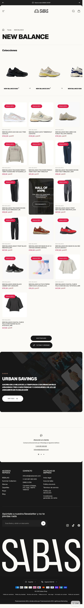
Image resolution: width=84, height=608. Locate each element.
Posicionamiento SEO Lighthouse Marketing (53, 601)
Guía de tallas (48, 481)
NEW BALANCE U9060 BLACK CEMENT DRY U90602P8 (12, 285)
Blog (3, 494)
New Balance (6, 129)
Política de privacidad (20, 594)
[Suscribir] (43, 523)
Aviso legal (47, 478)
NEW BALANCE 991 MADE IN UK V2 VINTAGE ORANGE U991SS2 (40, 246)
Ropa (4, 491)
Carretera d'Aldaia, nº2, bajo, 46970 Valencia (29, 487)
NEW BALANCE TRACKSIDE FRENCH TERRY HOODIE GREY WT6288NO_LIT (14, 170)
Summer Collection (9, 481)
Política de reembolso (8, 594)
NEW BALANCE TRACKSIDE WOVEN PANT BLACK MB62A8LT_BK (13, 208)
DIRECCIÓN (27, 482)
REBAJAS (5, 478)
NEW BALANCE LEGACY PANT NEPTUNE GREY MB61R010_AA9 (65, 208)
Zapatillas (5, 487)
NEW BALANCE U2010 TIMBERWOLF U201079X (40, 132)
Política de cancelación (73, 594)
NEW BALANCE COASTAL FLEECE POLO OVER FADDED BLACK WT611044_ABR (13, 323)
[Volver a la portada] (3, 30)
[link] (41, 204)
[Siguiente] (79, 2)
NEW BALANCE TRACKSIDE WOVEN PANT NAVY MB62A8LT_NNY (66, 170)
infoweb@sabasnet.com (41, 449)
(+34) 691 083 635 (41, 446)
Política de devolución (47, 492)
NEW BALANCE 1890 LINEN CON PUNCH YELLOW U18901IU (65, 132)
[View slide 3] (44, 454)
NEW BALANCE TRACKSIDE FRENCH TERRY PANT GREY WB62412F (40, 170)
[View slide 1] (38, 454)
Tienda (9, 30)
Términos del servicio (32, 594)
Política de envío (49, 484)
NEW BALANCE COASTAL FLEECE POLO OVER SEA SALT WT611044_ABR (67, 285)
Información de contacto (61, 594)
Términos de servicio (51, 487)
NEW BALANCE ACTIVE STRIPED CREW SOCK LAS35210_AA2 (39, 285)
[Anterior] (3, 2)
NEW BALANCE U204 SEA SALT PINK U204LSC (14, 132)
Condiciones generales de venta (50, 497)
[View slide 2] (41, 454)
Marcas (5, 484)
